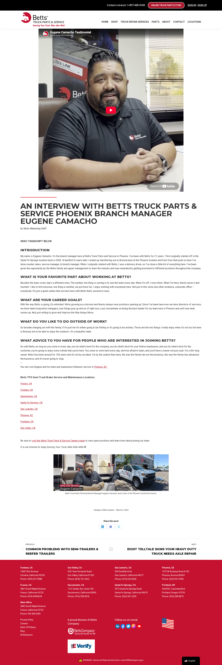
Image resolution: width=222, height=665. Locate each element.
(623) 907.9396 (176, 579)
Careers (24, 623)
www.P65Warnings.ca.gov (132, 660)
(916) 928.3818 (82, 596)
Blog (22, 631)
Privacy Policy (26, 620)
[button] (111, 272)
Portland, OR (27, 421)
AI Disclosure (26, 635)
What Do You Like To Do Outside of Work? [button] (63, 321)
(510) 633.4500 (129, 579)
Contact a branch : (126, 5)
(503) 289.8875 (176, 596)
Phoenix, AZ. (100, 366)
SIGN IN (192, 5)
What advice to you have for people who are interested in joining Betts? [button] (97, 340)
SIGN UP (202, 5)
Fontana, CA (26, 390)
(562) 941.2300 (129, 596)
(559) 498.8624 (34, 596)
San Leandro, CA (29, 409)
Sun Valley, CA (27, 428)
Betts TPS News (28, 627)
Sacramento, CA (28, 396)
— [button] (21, 362)
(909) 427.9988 (34, 579)
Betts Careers (108, 510)
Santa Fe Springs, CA (31, 402)
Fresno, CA (26, 383)
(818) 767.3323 (82, 579)
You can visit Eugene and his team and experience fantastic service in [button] (63, 366)
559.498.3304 (33, 613)
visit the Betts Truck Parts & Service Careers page (58, 440)
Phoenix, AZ (26, 415)
